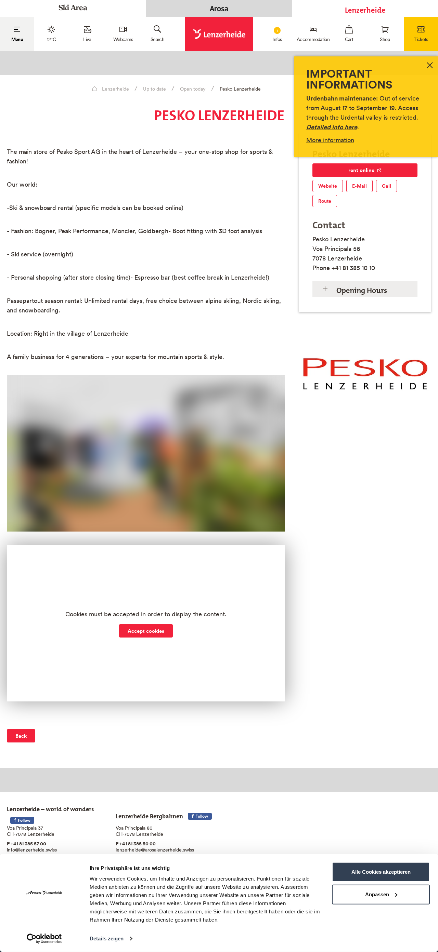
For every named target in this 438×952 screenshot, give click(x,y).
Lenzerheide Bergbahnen (149, 815)
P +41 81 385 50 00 (136, 844)
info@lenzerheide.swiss (32, 850)
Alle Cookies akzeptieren (381, 872)
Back (21, 736)
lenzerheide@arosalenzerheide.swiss (155, 850)
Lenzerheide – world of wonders (50, 807)
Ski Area (73, 8)
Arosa (219, 8)
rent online (361, 170)
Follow (23, 820)
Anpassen (377, 894)
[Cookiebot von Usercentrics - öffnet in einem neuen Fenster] (44, 939)
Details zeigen (107, 938)
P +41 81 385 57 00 (26, 844)
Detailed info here (331, 127)
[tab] (364, 289)
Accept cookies (146, 631)
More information (330, 140)
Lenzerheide (365, 8)
